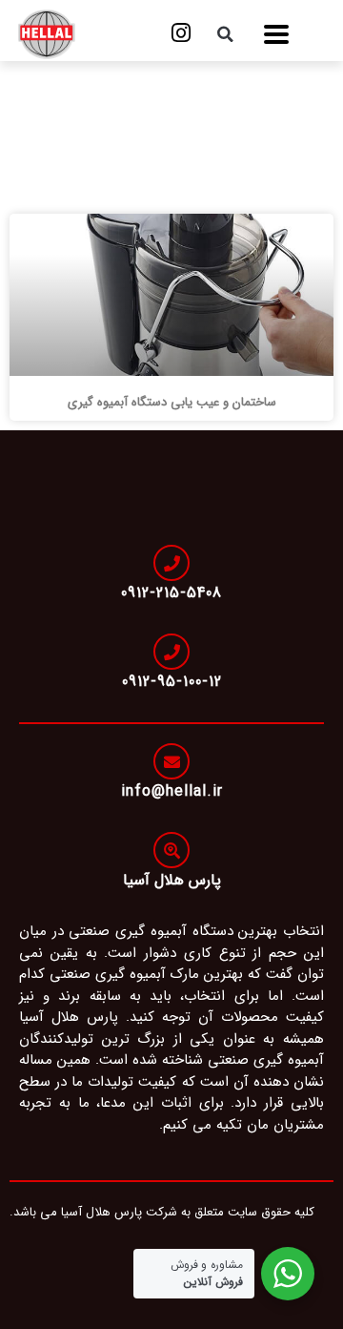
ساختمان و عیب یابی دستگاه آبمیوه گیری (172, 402)
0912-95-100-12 (172, 682)
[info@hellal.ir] (171, 761)
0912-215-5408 (171, 593)
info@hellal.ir (172, 791)
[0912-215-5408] (171, 563)
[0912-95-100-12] (171, 651)
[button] (275, 34)
